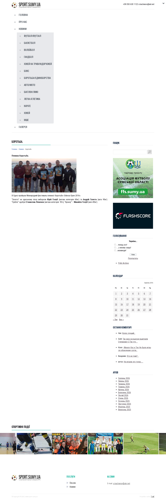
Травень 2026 (124, 387)
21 (150, 304)
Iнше (26, 120)
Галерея (23, 127)
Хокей (27, 113)
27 (144, 310)
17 (127, 304)
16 (122, 304)
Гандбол (28, 57)
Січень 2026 (123, 398)
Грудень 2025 (124, 401)
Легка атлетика (32, 99)
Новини (23, 28)
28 (150, 310)
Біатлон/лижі (31, 92)
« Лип (115, 319)
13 (144, 299)
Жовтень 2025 (124, 407)
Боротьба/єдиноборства (37, 78)
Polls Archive (123, 263)
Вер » (121, 319)
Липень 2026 (123, 381)
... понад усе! (121, 245)
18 (133, 304)
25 (133, 310)
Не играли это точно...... (133, 362)
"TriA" (152, 497)
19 (139, 304)
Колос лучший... (128, 333)
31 (127, 315)
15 (116, 304)
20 (144, 304)
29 (116, 315)
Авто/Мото (29, 85)
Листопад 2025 (124, 404)
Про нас (23, 21)
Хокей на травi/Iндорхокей (38, 64)
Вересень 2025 (124, 409)
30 (122, 315)
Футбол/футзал (32, 35)
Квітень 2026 (123, 389)
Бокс (26, 71)
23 (122, 310)
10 (127, 299)
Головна (23, 14)
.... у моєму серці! (123, 247)
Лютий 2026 (123, 395)
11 (133, 299)
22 (116, 310)
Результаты (133, 258)
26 (139, 310)
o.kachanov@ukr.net (121, 483)
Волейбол (29, 50)
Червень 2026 (124, 384)
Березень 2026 (124, 392)
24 (127, 310)
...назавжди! (121, 250)
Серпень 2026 (124, 378)
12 (139, 299)
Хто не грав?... (133, 356)
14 (150, 299)
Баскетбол (29, 43)
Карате (27, 106)
